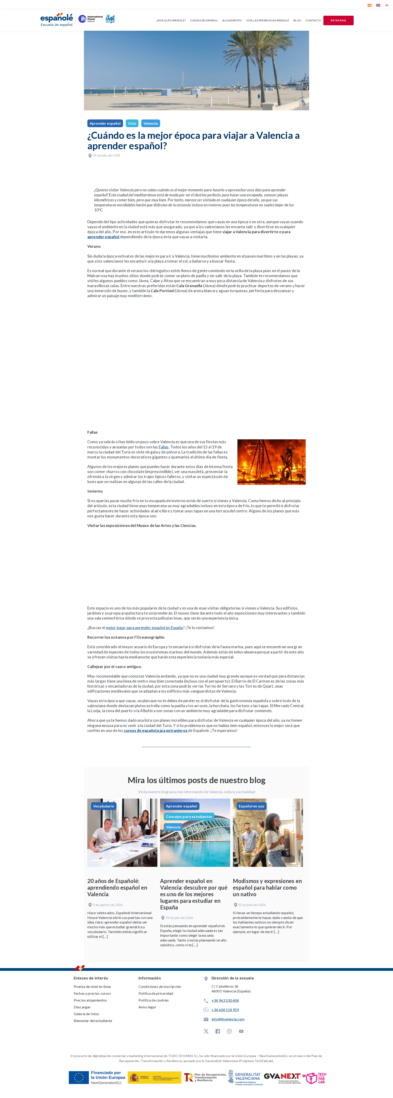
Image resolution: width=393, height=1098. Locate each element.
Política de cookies (154, 1000)
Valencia (151, 123)
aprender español (103, 236)
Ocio (132, 123)
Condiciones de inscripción (160, 986)
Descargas (82, 1007)
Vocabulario (103, 806)
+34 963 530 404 (225, 1000)
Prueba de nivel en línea (92, 986)
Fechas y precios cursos (92, 993)
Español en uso (251, 806)
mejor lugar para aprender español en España (144, 627)
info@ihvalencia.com (228, 1019)
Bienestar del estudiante (93, 1020)
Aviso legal (147, 1007)
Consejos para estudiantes (189, 816)
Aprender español (105, 123)
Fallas (164, 447)
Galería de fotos (86, 1014)
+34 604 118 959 (225, 1009)
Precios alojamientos (90, 1000)
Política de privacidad (156, 993)
